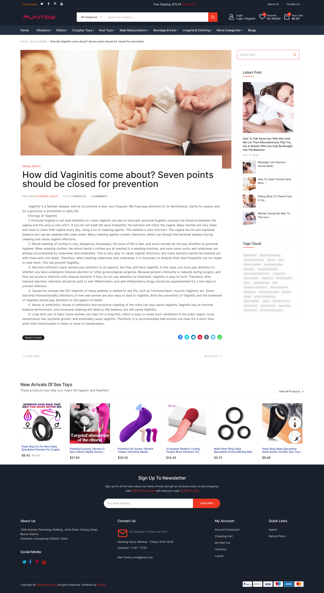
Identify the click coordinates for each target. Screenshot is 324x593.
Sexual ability (251, 278)
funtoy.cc (79, 196)
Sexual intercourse (268, 291)
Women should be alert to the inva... (274, 215)
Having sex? (250, 310)
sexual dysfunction (268, 269)
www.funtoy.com (47, 584)
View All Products (289, 391)
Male (281, 259)
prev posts (33, 356)
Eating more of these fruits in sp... (275, 198)
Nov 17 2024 (251, 155)
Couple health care (254, 259)
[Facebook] (48, 4)
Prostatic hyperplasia (271, 310)
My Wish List (222, 542)
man (275, 282)
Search (213, 17)
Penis (247, 282)
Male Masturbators (133, 30)
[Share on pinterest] (200, 337)
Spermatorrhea (261, 282)
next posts (211, 356)
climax (247, 296)
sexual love (279, 273)
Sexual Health (38, 41)
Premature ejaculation (255, 287)
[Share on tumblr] (206, 337)
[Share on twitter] (186, 337)
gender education (273, 264)
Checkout (221, 549)
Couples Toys (82, 30)
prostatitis (249, 269)
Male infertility (251, 301)
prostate (286, 291)
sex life (271, 259)
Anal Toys (106, 30)
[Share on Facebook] (180, 337)
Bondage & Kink (164, 30)
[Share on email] (193, 337)
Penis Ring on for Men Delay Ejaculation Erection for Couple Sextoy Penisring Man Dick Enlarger (40, 448)
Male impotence (279, 287)
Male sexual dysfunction (256, 273)
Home (24, 41)
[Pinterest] (55, 4)
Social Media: (30, 4)
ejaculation (284, 305)
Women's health (33, 337)
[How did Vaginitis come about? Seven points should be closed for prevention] (125, 109)
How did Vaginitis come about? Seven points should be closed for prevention (118, 179)
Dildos (61, 30)
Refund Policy (277, 536)
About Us (273, 4)
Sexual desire (268, 305)
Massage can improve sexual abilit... (271, 164)
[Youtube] (61, 4)
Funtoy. (101, 584)
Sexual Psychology (270, 255)
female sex (249, 291)
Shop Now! (188, 4)
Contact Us (293, 4)
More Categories (229, 30)
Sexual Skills (250, 305)
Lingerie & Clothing (196, 30)
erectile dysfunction (264, 296)
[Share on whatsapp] (219, 337)
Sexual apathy (284, 278)
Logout (219, 555)
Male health (250, 255)
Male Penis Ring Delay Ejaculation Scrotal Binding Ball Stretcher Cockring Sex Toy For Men (233, 450)
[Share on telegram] (213, 337)
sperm (266, 301)
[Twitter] (42, 4)
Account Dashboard (227, 529)
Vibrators (43, 30)
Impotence (267, 278)
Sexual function (281, 301)
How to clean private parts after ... (274, 181)
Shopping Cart (224, 536)
